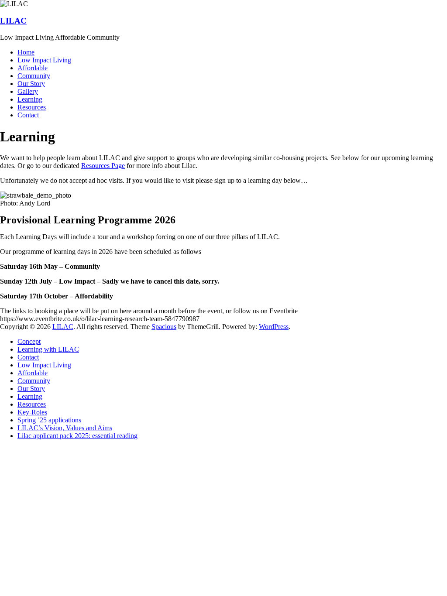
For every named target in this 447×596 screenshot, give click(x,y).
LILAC (13, 20)
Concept (29, 341)
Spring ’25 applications (49, 420)
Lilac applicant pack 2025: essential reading (77, 435)
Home (25, 52)
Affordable (32, 68)
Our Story (31, 83)
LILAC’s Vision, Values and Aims (64, 428)
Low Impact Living (44, 60)
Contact (28, 115)
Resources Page (103, 165)
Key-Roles (32, 412)
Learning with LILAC (48, 349)
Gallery (27, 91)
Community (33, 75)
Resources (31, 107)
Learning (29, 99)
